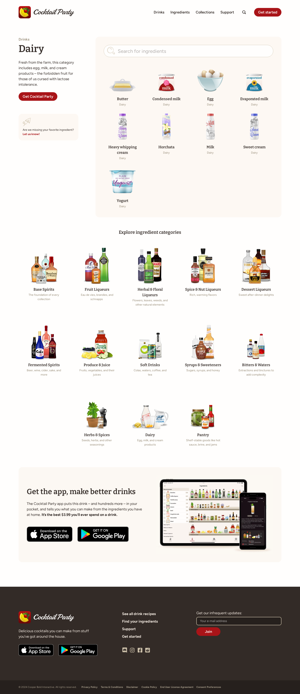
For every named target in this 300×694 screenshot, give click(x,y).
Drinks (159, 12)
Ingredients (180, 12)
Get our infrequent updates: (219, 613)
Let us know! (31, 134)
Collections (205, 12)
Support (227, 12)
